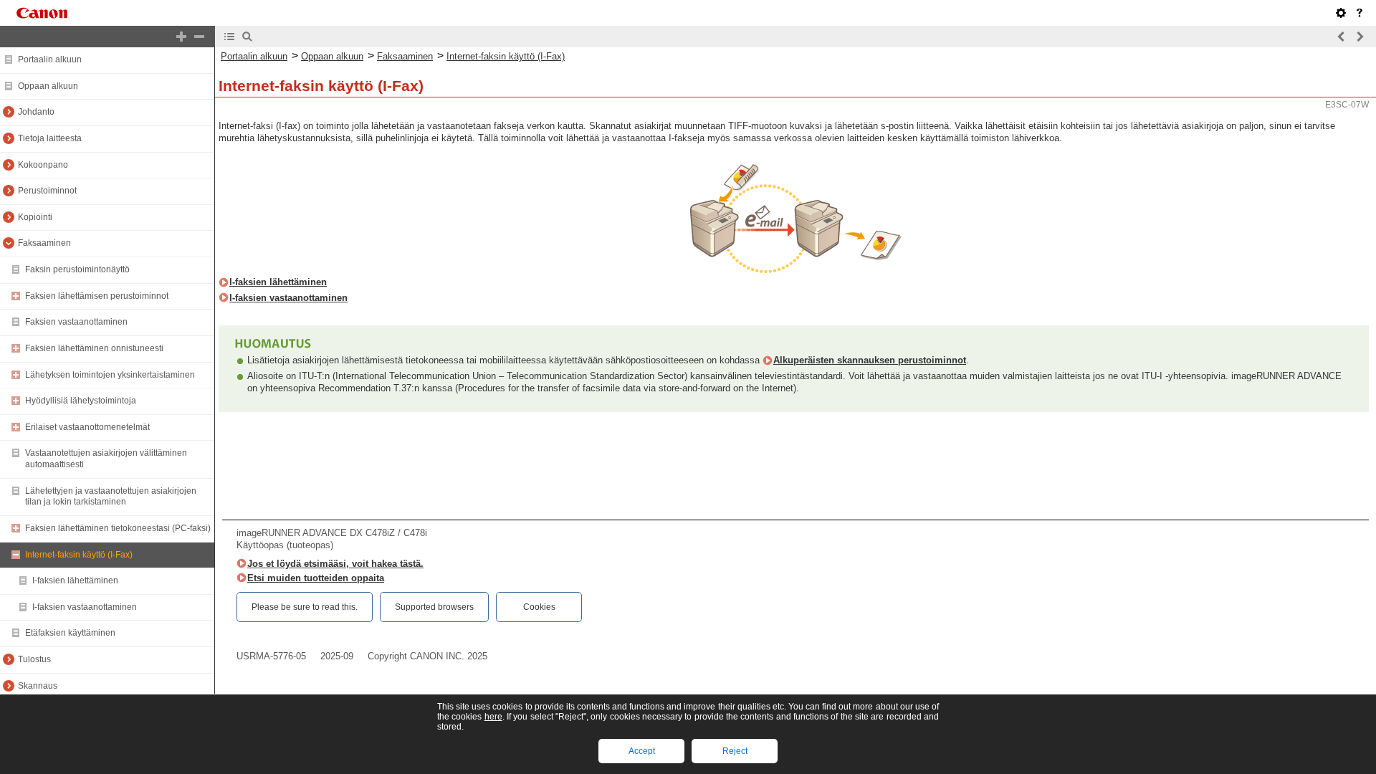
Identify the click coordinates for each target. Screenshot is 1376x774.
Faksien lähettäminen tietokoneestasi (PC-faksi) (118, 528)
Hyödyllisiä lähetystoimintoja (80, 401)
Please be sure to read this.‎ (305, 607)
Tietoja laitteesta (50, 138)
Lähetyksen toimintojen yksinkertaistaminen (110, 375)
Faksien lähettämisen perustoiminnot (96, 296)
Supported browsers (434, 607)
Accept (642, 751)
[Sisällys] (229, 36)
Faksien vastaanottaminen (76, 322)
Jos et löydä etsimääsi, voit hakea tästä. (335, 563)
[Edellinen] (1341, 36)
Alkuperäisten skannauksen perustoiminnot (869, 360)
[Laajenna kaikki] (181, 36)
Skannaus (37, 686)
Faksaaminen (44, 243)
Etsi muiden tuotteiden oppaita (315, 578)
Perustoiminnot (47, 191)
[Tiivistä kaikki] (199, 36)
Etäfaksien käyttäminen (70, 633)
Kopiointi (35, 217)
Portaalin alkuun (50, 59)
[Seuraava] (1359, 36)
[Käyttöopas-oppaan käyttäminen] (1359, 13)
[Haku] (247, 36)
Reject (734, 751)
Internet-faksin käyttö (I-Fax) (79, 555)
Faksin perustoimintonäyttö (77, 269)
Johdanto (36, 112)
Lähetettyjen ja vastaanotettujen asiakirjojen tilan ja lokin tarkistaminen (110, 496)
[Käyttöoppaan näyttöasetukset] (1341, 13)
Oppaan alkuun (48, 86)
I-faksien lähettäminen (75, 580)
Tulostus (34, 659)
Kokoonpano (43, 165)
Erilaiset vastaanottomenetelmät (87, 427)
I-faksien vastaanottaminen (84, 607)
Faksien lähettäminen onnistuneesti (94, 348)
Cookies (539, 607)
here (493, 717)
